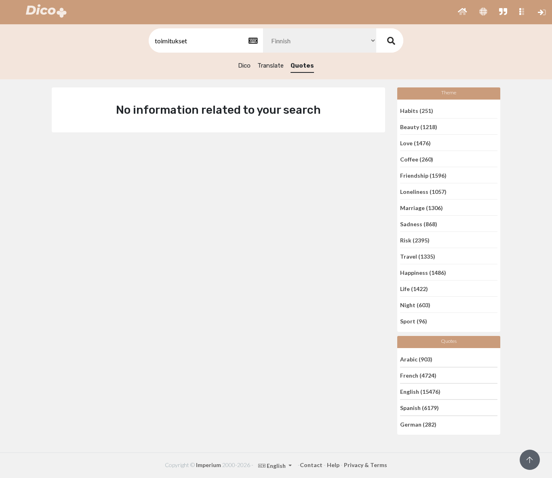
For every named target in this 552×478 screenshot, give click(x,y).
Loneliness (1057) (423, 191)
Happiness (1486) (423, 272)
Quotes (302, 65)
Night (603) (415, 304)
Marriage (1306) (421, 207)
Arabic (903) (416, 358)
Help (333, 464)
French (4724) (418, 375)
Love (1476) (415, 142)
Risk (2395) (415, 239)
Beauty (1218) (418, 126)
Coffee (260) (416, 158)
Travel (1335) (417, 256)
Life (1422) (414, 288)
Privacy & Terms (365, 464)
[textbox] (205, 41)
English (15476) (420, 391)
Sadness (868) (418, 223)
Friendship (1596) (423, 175)
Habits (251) (416, 110)
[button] (462, 12)
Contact (311, 464)
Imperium (208, 464)
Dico (244, 65)
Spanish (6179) (419, 407)
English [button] (276, 465)
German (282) (418, 424)
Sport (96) (413, 321)
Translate (270, 65)
